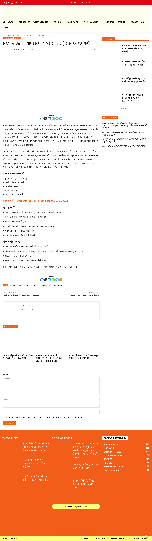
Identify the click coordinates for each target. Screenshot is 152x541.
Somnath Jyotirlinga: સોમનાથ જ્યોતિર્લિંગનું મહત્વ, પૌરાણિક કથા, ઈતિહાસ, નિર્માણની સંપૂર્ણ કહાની (49, 358)
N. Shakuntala (20, 50)
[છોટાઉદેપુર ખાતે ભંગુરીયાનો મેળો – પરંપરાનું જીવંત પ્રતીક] (111, 83)
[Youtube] (145, 2)
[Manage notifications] (147, 536)
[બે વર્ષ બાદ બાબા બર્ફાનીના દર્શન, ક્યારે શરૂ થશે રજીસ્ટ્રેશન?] (111, 99)
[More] (60, 118)
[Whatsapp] (53, 118)
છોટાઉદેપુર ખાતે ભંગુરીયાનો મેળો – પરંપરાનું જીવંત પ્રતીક (134, 80)
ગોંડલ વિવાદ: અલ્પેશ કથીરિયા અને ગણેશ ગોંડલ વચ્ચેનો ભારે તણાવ (36, 463)
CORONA (26, 285)
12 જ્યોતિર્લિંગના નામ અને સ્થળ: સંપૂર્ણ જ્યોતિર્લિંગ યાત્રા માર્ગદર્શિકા (84, 357)
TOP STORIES (18, 38)
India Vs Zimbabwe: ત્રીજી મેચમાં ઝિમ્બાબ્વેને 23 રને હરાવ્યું (134, 48)
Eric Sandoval (106, 132)
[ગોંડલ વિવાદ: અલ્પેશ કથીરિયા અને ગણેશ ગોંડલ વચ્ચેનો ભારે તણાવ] (11, 465)
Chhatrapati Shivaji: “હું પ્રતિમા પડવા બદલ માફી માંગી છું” (124, 127)
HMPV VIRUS (52, 285)
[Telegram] (57, 118)
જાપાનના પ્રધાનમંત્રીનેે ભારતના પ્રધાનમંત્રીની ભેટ (126, 145)
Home (5, 35)
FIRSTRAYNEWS (35, 285)
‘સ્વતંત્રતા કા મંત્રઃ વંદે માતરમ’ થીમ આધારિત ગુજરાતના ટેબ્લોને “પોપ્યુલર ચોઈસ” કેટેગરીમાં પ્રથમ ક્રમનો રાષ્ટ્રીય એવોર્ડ (86, 450)
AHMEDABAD (13, 285)
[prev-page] (4, 365)
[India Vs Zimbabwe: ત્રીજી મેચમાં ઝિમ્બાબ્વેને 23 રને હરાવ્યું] (111, 50)
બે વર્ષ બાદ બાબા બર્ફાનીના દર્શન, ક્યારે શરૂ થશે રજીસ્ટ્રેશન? (133, 98)
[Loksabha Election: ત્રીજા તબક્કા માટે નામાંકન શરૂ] (111, 66)
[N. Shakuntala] (8, 50)
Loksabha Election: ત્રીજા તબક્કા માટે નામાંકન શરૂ (133, 63)
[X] (45, 118)
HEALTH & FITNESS (13, 35)
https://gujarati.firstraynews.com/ (30, 309)
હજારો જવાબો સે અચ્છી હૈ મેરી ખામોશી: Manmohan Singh (23, 295)
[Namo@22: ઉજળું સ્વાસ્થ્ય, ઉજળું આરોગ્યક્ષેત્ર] (61, 469)
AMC (20, 285)
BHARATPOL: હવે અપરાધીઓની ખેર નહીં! (85, 295)
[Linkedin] (136, 2)
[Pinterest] (140, 2)
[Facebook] (126, 2)
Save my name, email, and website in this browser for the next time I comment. (44, 417)
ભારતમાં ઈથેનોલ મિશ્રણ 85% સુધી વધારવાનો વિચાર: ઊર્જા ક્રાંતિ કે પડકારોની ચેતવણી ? (36, 447)
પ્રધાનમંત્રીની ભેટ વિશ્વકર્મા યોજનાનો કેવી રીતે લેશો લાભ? (84, 484)
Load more (124, 109)
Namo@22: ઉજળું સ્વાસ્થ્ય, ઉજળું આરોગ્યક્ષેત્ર (86, 466)
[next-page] (8, 365)
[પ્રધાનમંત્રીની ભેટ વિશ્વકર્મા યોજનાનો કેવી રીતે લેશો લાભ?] (61, 485)
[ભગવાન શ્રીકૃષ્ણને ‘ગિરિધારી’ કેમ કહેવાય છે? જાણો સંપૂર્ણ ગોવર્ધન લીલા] (18, 341)
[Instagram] (131, 2)
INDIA (60, 285)
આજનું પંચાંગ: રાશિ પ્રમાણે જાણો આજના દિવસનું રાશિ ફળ (123, 133)
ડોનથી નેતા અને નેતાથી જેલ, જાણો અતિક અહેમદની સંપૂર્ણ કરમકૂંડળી (124, 140)
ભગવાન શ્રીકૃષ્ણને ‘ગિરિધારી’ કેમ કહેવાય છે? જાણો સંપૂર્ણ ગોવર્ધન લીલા (18, 357)
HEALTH (44, 285)
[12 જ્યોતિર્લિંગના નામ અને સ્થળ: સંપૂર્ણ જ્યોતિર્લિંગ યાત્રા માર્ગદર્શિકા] (84, 341)
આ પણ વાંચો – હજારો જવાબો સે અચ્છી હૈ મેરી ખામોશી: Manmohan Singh (35, 201)
